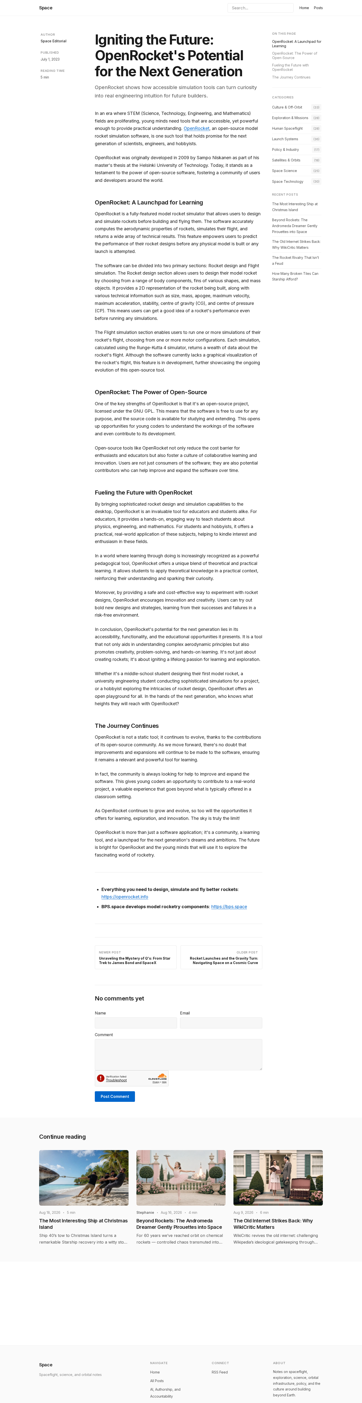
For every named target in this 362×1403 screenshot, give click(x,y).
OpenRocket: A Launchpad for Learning (296, 43)
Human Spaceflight (287, 128)
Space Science (284, 171)
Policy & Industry (285, 150)
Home (304, 8)
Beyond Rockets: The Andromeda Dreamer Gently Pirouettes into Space (294, 226)
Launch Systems (285, 139)
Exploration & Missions (290, 118)
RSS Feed (220, 1372)
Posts (318, 8)
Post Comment (115, 1096)
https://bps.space (229, 906)
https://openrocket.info (124, 896)
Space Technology (287, 181)
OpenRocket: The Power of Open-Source (294, 55)
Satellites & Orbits (286, 160)
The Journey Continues (291, 77)
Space (45, 7)
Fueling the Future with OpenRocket (290, 67)
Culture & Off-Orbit (287, 107)
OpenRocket (196, 128)
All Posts (157, 1381)
